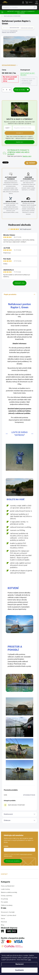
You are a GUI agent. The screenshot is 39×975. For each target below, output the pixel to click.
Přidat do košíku (19, 90)
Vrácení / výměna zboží (8, 915)
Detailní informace (9, 65)
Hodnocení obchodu (19, 224)
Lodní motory (5, 889)
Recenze (4, 922)
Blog (2, 925)
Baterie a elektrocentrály (9, 892)
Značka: (9, 32)
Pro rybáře (4, 902)
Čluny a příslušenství (7, 886)
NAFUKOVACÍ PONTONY (16, 805)
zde (29, 960)
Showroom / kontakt (8, 912)
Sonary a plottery (6, 895)
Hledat (34, 7)
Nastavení (20, 964)
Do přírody (4, 899)
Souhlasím (19, 970)
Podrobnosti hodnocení (27, 27)
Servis (3, 918)
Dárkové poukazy (6, 905)
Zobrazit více (19, 283)
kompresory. (19, 422)
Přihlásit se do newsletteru (13, 861)
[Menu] (36, 2)
